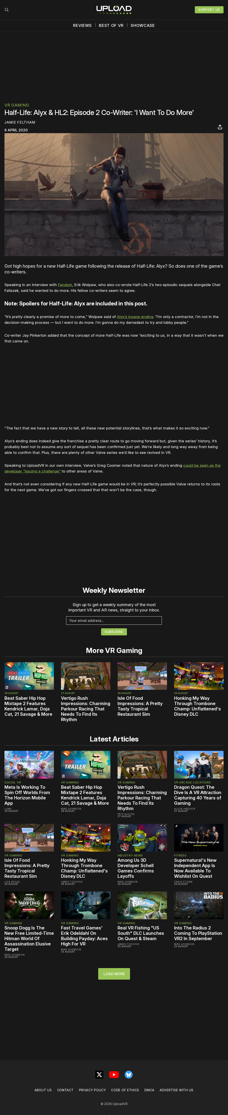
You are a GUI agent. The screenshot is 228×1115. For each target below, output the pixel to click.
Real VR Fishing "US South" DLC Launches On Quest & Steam (141, 933)
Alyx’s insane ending (135, 316)
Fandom (65, 285)
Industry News (130, 855)
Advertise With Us (176, 1090)
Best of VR (111, 25)
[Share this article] (220, 126)
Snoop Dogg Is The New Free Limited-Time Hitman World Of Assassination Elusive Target (29, 938)
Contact (65, 1090)
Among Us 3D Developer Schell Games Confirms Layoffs (136, 868)
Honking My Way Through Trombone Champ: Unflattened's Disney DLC (197, 706)
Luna (8, 809)
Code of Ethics (125, 1090)
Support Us (209, 10)
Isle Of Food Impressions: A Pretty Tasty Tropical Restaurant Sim (140, 706)
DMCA (149, 1090)
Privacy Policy (92, 1090)
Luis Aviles (12, 882)
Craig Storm (183, 882)
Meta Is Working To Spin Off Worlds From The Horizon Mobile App (27, 795)
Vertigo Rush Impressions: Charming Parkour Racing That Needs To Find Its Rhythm (85, 709)
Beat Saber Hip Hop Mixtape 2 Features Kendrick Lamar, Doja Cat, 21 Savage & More (28, 706)
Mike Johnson (71, 809)
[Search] (6, 10)
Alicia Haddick (184, 809)
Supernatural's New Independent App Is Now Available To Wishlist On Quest (195, 868)
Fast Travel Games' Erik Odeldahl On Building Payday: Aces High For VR (84, 936)
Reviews (82, 25)
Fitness (180, 855)
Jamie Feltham (19, 122)
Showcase (143, 25)
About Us (43, 1090)
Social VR (12, 782)
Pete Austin (126, 814)
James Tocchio (72, 882)
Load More (114, 974)
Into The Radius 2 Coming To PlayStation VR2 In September (198, 933)
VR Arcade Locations (192, 782)
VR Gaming (16, 105)
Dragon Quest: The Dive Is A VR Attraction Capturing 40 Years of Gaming (197, 795)
